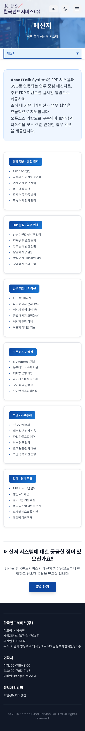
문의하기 (42, 586)
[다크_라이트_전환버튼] (65, 9)
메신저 (11, 53)
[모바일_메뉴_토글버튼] (77, 8)
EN (53, 9)
